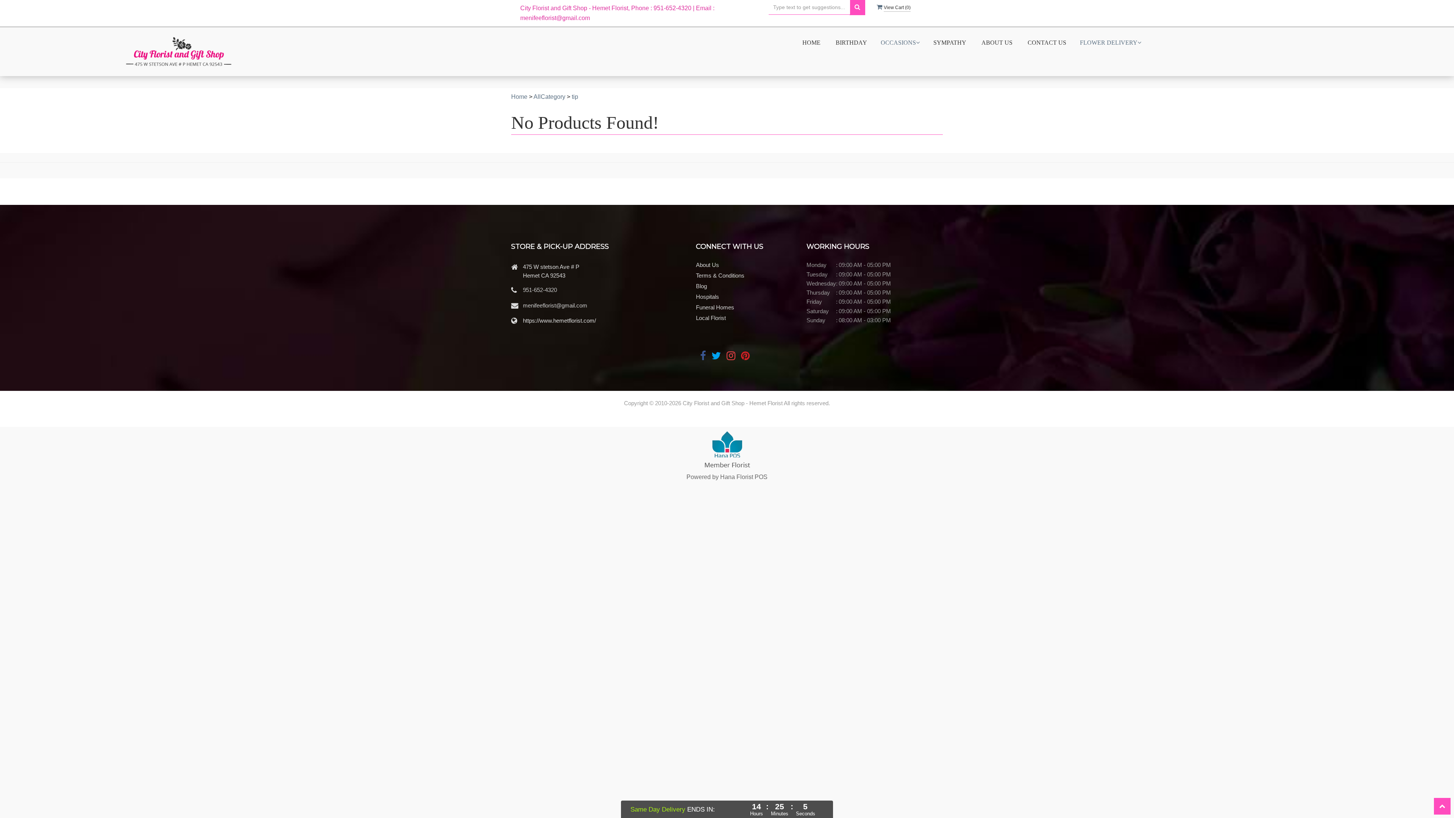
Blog (701, 286)
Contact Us (1047, 42)
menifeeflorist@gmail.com (555, 305)
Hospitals (707, 296)
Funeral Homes (715, 307)
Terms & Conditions (720, 275)
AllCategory (549, 97)
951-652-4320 (540, 290)
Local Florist (711, 318)
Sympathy (949, 42)
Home (811, 42)
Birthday (851, 42)
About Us (996, 42)
